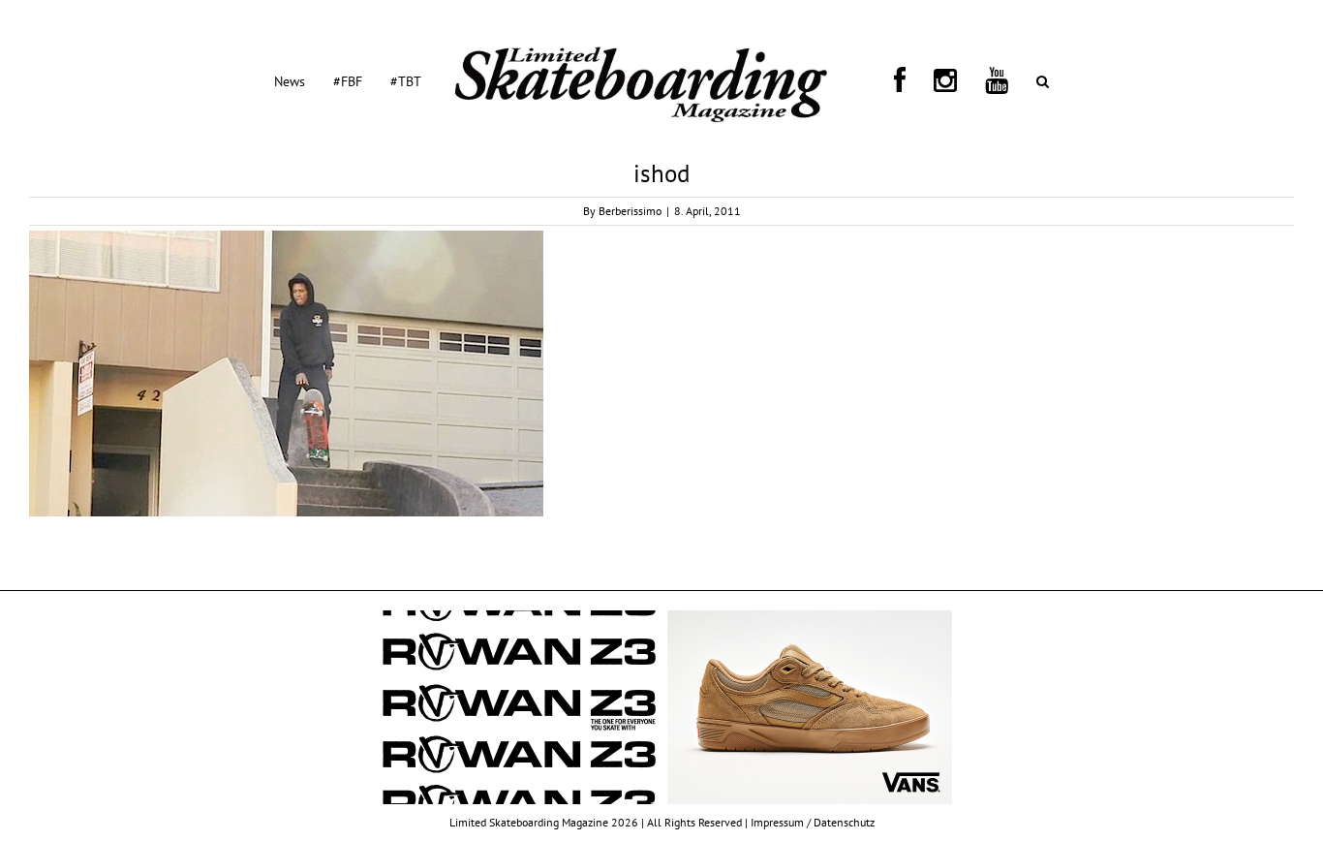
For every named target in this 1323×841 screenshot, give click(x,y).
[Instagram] (908, 80)
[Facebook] (886, 80)
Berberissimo (630, 210)
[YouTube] (936, 80)
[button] (959, 80)
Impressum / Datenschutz (813, 822)
